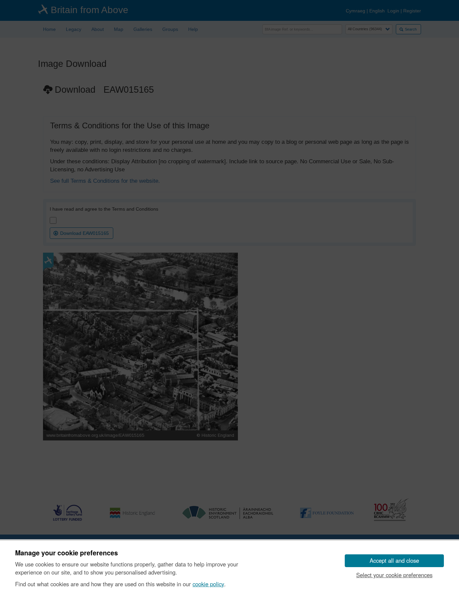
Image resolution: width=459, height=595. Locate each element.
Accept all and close (394, 560)
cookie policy (208, 584)
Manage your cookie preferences (66, 553)
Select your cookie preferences (394, 575)
